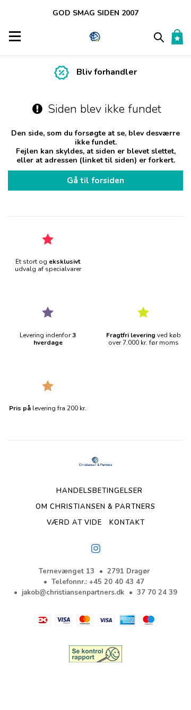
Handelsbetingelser (99, 491)
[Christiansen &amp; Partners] (95, 36)
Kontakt (127, 522)
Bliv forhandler (106, 72)
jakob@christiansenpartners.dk (73, 592)
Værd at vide (74, 522)
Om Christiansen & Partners (95, 506)
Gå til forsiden (95, 180)
